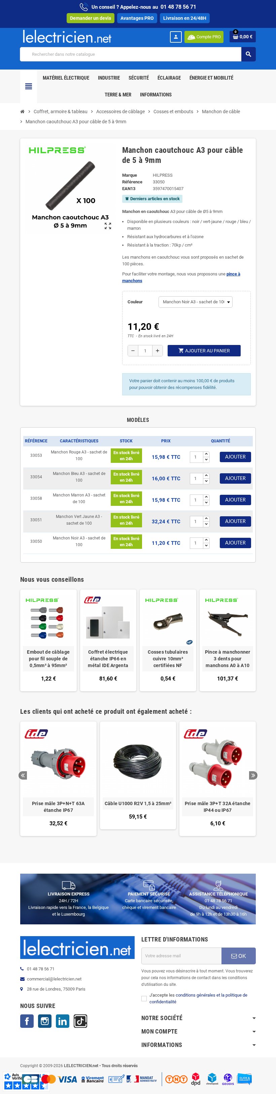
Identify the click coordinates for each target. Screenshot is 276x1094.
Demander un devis (90, 18)
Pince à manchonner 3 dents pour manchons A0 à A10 (227, 658)
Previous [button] (23, 775)
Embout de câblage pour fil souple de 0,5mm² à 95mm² (48, 658)
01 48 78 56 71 (178, 7)
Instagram (44, 1021)
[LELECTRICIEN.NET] (67, 36)
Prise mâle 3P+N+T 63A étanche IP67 (58, 807)
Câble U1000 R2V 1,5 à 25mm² (138, 803)
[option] (58, 782)
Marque (129, 175)
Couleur (135, 301)
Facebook (27, 1021)
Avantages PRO (137, 18)
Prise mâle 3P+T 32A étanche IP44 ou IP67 (218, 807)
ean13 (128, 188)
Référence (132, 181)
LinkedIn (62, 1021)
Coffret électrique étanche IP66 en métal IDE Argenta (108, 658)
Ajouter (235, 457)
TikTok (80, 1021)
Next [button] (253, 775)
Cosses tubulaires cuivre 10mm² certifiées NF (168, 658)
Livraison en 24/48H (184, 18)
